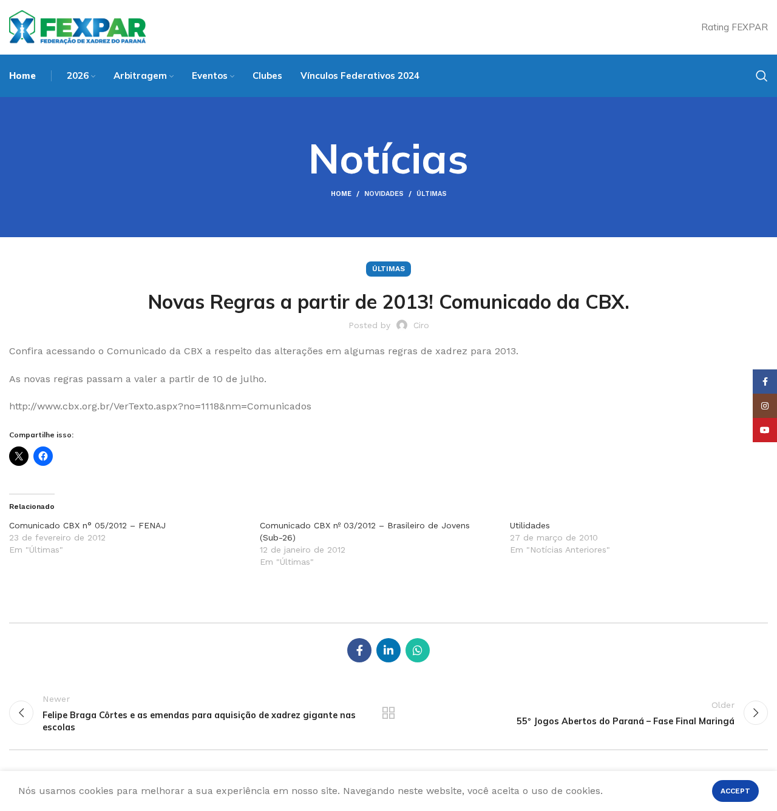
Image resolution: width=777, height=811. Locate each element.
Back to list (389, 713)
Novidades (384, 194)
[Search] (762, 76)
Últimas (431, 194)
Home (341, 194)
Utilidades (530, 525)
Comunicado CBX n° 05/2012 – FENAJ (87, 525)
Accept (735, 791)
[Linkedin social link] (388, 650)
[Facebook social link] (359, 650)
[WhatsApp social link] (417, 650)
